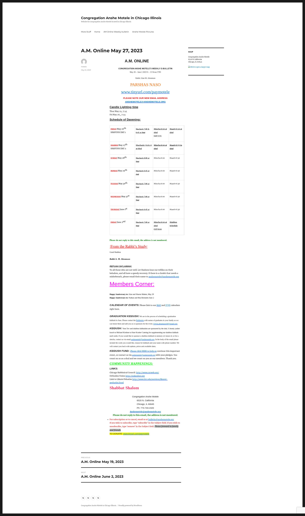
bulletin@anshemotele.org (161, 419)
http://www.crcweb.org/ (147, 372)
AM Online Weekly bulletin (116, 32)
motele (84, 67)
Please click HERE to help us (143, 351)
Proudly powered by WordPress (130, 506)
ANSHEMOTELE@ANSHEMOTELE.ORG (145, 102)
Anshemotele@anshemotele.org (145, 411)
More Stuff (86, 32)
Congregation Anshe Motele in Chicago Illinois (121, 18)
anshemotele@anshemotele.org (164, 276)
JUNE (167, 305)
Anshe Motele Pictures (143, 32)
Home (97, 32)
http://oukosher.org (135, 376)
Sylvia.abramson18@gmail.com (165, 324)
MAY (159, 305)
